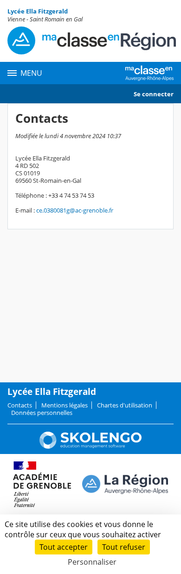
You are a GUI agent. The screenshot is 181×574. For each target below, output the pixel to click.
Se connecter (154, 94)
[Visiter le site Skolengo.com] (90, 446)
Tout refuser (123, 547)
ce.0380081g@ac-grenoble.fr (74, 210)
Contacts (19, 405)
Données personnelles (41, 412)
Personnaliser (92, 562)
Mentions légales (64, 405)
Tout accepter (63, 547)
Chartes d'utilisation (124, 405)
